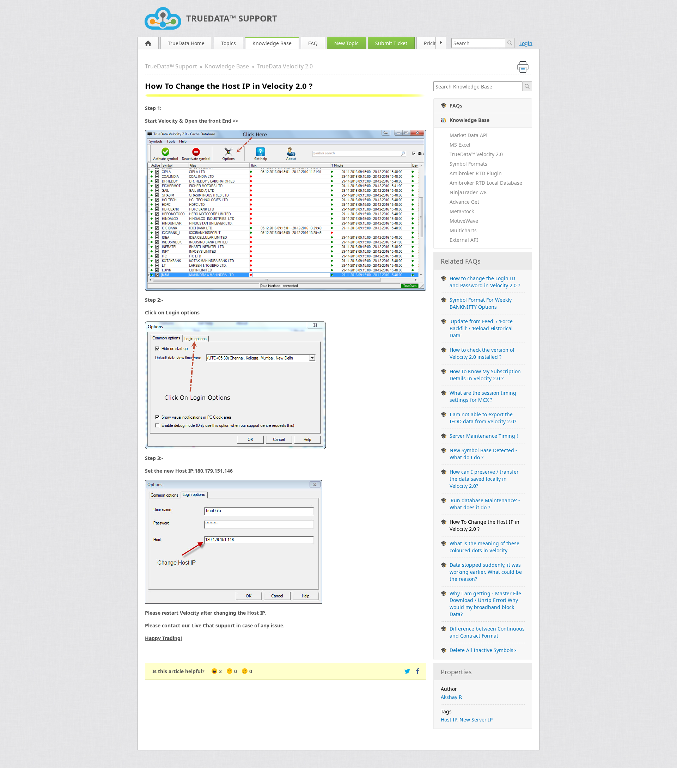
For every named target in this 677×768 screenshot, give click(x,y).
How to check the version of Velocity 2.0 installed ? (482, 353)
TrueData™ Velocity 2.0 (476, 154)
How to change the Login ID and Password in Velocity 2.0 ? (485, 282)
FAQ (313, 43)
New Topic (346, 43)
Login (525, 43)
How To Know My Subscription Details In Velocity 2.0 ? (485, 375)
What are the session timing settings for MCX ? (483, 396)
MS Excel (460, 144)
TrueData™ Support (231, 18)
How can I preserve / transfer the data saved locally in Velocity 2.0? (484, 478)
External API (464, 239)
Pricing (432, 43)
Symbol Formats (468, 163)
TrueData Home (186, 43)
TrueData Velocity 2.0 (285, 66)
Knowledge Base (272, 43)
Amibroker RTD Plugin (476, 173)
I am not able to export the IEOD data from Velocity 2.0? (483, 418)
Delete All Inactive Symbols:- (483, 650)
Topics (228, 43)
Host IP (449, 719)
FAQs (456, 105)
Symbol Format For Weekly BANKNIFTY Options (481, 303)
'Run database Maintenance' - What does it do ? (485, 504)
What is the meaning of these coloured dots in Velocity (484, 547)
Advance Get (464, 201)
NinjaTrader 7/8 (468, 192)
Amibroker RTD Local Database (486, 182)
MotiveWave (464, 220)
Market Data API (469, 135)
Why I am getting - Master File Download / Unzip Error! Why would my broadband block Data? (485, 604)
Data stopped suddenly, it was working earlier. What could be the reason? (486, 571)
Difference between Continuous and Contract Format (487, 632)
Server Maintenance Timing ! (484, 435)
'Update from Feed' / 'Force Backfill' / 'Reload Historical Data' (481, 328)
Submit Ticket (391, 43)
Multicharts (463, 230)
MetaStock (462, 211)
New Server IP (476, 719)
